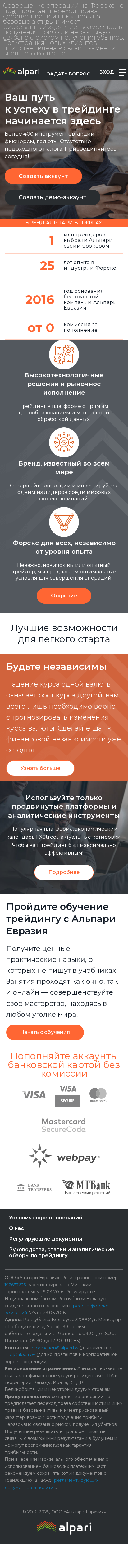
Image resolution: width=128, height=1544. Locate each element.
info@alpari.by (20, 1354)
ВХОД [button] (106, 72)
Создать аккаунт (43, 176)
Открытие (64, 596)
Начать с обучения (45, 1032)
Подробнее (64, 872)
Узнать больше (40, 768)
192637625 (15, 1284)
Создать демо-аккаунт (52, 197)
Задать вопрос (68, 74)
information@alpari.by (54, 1347)
